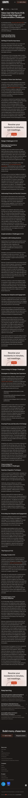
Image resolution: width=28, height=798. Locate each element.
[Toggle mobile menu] (15, 2)
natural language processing (13, 87)
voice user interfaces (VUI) (17, 22)
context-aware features (7, 381)
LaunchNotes (18, 794)
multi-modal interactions (16, 562)
